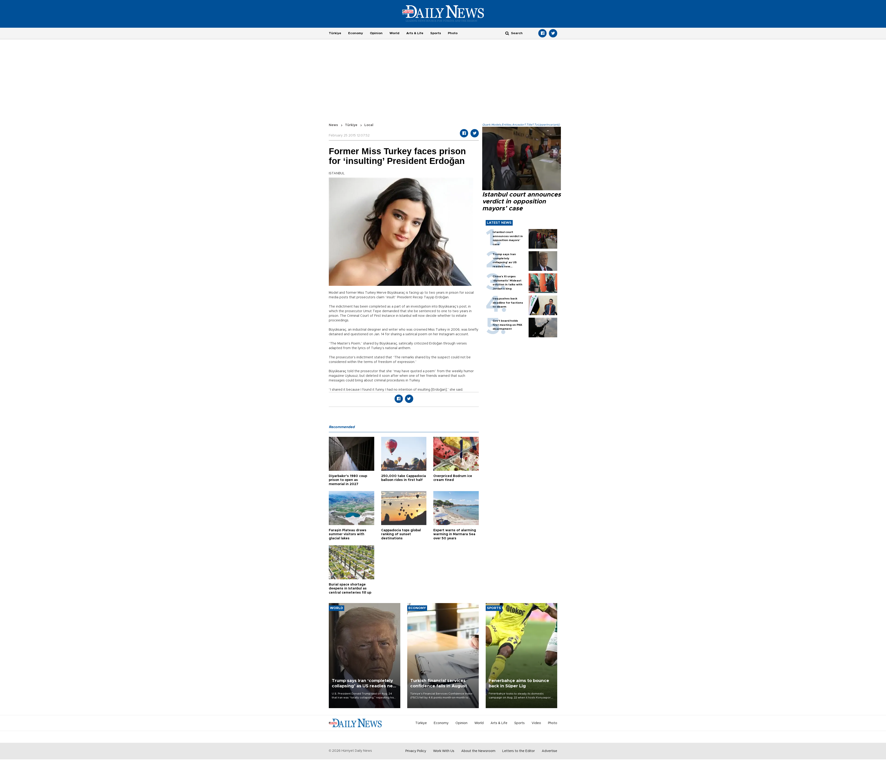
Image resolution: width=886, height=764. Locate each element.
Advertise (549, 751)
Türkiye (335, 33)
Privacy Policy (415, 751)
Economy (355, 33)
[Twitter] (553, 33)
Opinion (376, 33)
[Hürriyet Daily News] (443, 13)
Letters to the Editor (518, 751)
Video (536, 723)
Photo (453, 33)
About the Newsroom (478, 751)
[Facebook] (542, 33)
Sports (435, 33)
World (394, 33)
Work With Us (443, 751)
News (333, 125)
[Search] (507, 33)
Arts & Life (414, 33)
